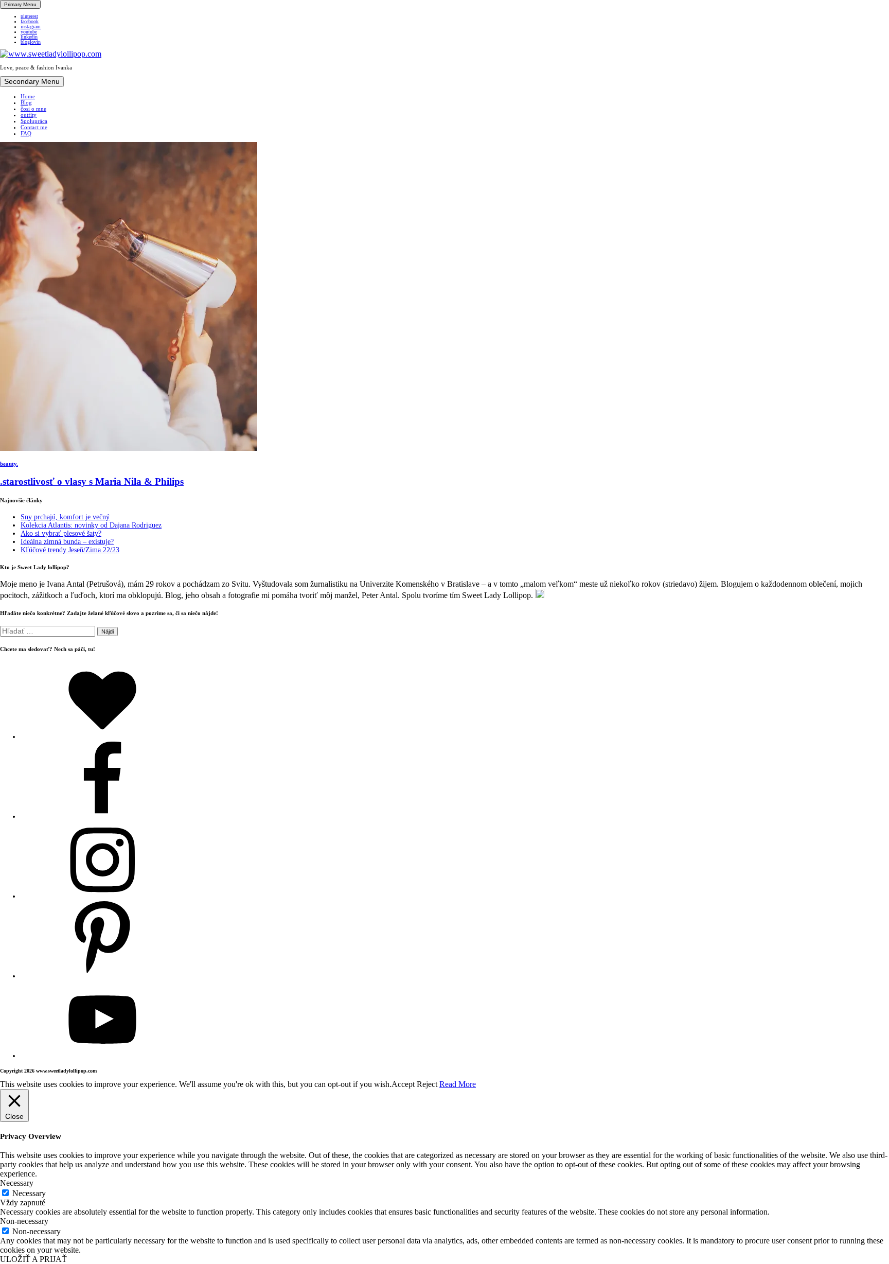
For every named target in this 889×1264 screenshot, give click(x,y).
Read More (457, 1084)
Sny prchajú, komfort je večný (65, 517)
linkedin (29, 37)
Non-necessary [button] (24, 1221)
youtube (29, 31)
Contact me (34, 127)
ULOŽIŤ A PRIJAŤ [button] (33, 1259)
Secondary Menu (32, 81)
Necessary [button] (16, 1183)
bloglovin (31, 42)
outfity (29, 115)
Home (28, 96)
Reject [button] (427, 1084)
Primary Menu (20, 4)
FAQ (26, 133)
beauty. (9, 464)
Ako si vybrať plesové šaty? (61, 533)
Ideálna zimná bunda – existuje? (67, 542)
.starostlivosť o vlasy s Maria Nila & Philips (92, 481)
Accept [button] (403, 1084)
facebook (30, 21)
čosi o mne (33, 109)
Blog (26, 102)
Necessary (29, 1193)
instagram (31, 26)
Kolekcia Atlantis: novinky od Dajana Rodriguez (91, 525)
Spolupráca (34, 121)
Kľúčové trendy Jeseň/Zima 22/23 (70, 550)
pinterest (29, 16)
